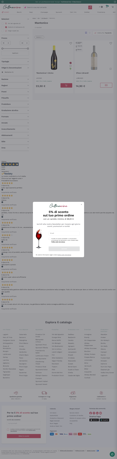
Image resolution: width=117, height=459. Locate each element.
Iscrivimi (64, 248)
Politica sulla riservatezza (64, 255)
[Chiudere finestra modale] (81, 204)
